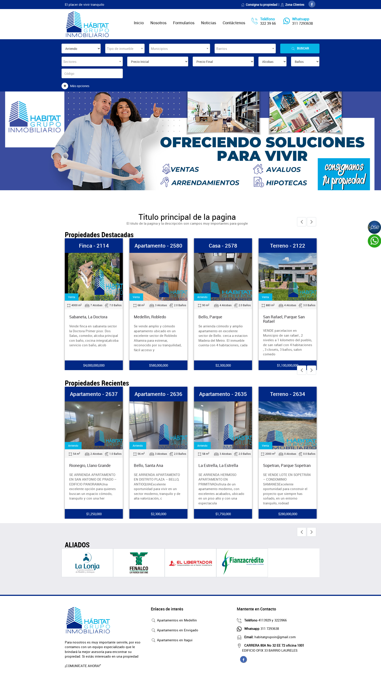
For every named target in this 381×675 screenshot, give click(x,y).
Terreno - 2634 (287, 393)
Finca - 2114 (94, 245)
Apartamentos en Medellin (176, 620)
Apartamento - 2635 (223, 393)
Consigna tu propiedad (261, 4)
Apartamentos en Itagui (174, 640)
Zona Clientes (294, 4)
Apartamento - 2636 (158, 393)
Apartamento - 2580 (158, 245)
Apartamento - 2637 (94, 393)
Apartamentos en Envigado (177, 630)
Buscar (303, 48)
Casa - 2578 (223, 245)
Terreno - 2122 (287, 245)
